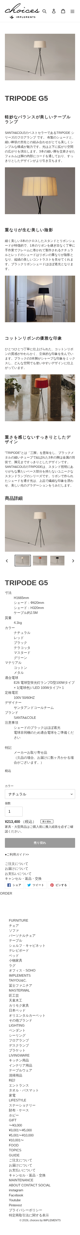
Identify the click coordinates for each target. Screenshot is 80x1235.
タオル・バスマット (24, 1090)
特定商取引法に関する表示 (29, 1215)
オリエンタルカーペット (27, 1015)
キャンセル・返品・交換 (23, 878)
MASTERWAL (19, 990)
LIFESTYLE (17, 1100)
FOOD (14, 1145)
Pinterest (15, 1205)
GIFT (12, 1120)
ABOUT (14, 1185)
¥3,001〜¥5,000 (20, 1130)
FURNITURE (18, 920)
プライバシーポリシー (25, 1210)
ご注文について (16, 863)
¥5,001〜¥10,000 (21, 1135)
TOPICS (15, 1150)
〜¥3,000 (15, 1125)
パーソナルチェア (22, 935)
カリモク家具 (19, 1005)
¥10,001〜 (16, 1140)
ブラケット (17, 1050)
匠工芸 (14, 995)
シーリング (17, 1035)
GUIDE (14, 1155)
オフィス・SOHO (22, 970)
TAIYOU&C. (18, 980)
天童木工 (15, 1000)
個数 (8, 803)
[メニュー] (72, 11)
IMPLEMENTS (20, 975)
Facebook (16, 1195)
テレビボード (19, 950)
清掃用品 (15, 1075)
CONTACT (29, 1185)
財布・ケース (19, 1110)
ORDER (6, 893)
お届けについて (16, 868)
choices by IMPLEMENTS (45, 1220)
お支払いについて (18, 873)
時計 (12, 1080)
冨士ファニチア (20, 985)
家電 (12, 1095)
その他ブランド (20, 1020)
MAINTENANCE (21, 1180)
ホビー (14, 1115)
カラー (9, 786)
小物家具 (15, 960)
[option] (22, 560)
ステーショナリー (22, 1105)
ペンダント (17, 1030)
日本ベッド (17, 1010)
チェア (14, 925)
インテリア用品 (20, 1065)
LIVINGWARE (19, 1055)
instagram (16, 1190)
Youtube (15, 1200)
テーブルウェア (20, 1070)
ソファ (14, 930)
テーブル (15, 940)
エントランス (19, 1085)
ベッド (14, 955)
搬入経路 (51, 826)
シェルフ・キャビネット (27, 945)
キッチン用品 (19, 1060)
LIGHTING (17, 1025)
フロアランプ (19, 1040)
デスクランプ (19, 1045)
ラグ (12, 965)
